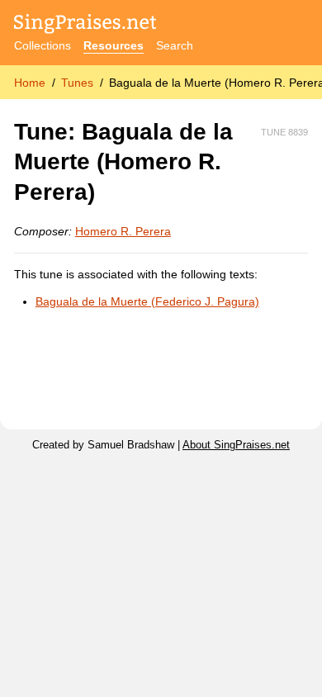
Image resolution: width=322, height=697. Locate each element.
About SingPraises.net (236, 445)
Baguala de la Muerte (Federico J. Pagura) (147, 301)
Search (174, 45)
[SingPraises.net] (85, 25)
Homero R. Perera (123, 231)
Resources (113, 45)
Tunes (77, 82)
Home (29, 82)
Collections (42, 45)
